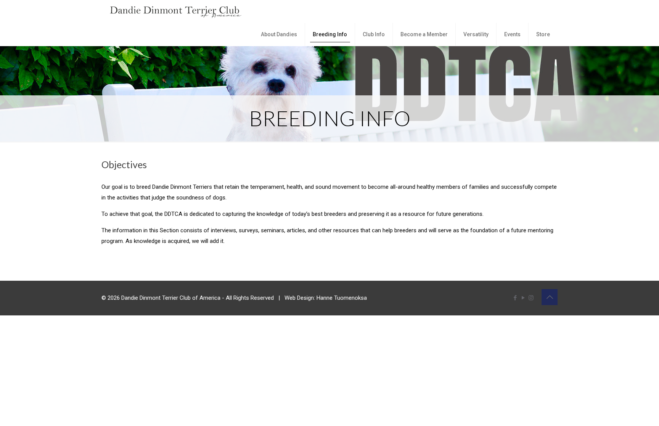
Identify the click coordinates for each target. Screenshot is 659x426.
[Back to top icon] (550, 297)
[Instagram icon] (531, 297)
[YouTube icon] (523, 297)
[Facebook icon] (515, 297)
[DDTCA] (176, 11)
